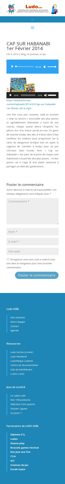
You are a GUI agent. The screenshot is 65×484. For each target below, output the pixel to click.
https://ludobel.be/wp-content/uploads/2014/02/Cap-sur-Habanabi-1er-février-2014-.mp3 (31, 104)
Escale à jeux (17, 469)
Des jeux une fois (20, 451)
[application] (32, 66)
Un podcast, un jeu (36, 54)
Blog (23, 54)
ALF (12, 460)
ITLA (13, 456)
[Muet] (44, 66)
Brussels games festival (24, 447)
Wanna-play (17, 443)
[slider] (51, 66)
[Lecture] (12, 66)
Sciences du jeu (19, 464)
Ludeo (14, 438)
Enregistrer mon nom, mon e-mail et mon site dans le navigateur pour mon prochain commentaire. (30, 263)
